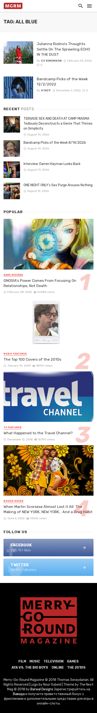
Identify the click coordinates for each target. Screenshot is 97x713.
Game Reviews (13, 275)
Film (22, 661)
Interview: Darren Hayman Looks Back (52, 164)
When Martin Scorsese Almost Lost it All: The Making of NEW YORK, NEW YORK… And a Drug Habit (48, 509)
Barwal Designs (42, 689)
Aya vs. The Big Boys (30, 668)
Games (73, 661)
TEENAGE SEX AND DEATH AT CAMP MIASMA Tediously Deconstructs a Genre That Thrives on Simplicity (58, 124)
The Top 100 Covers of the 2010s (32, 359)
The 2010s (76, 668)
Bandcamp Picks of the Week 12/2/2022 (62, 81)
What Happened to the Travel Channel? (38, 433)
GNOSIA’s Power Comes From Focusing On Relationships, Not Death (40, 283)
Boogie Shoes (14, 501)
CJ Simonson (51, 60)
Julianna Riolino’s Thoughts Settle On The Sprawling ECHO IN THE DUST (63, 49)
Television (54, 661)
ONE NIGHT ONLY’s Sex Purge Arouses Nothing (58, 185)
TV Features (13, 427)
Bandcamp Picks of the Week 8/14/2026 (55, 143)
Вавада (19, 694)
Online (58, 668)
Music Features (15, 354)
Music (34, 661)
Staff (46, 90)
